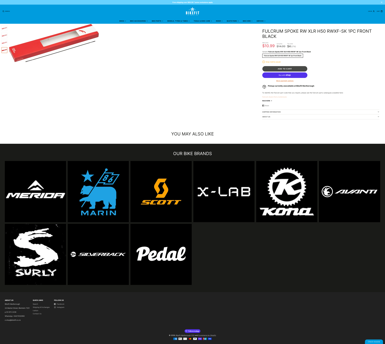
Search (35, 304)
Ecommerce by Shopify (207, 335)
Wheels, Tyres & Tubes (177, 21)
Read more (266, 101)
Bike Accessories (138, 21)
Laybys (35, 310)
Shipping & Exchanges (41, 307)
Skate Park (232, 21)
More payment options (284, 81)
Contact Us (37, 314)
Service (260, 21)
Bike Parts (156, 21)
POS (193, 335)
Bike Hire (247, 21)
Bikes (121, 21)
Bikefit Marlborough (183, 335)
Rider (218, 21)
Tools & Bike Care (202, 21)
